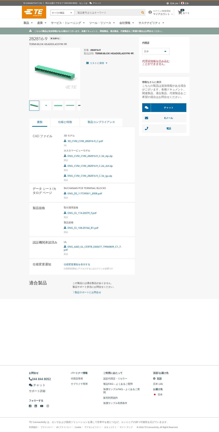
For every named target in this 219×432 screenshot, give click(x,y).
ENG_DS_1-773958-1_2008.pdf (85, 193)
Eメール (168, 118)
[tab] (39, 122)
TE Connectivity (34, 12)
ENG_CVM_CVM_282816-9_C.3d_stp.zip (90, 156)
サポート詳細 (37, 391)
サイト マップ (126, 427)
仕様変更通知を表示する (77, 264)
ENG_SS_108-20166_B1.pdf (83, 227)
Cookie (78, 427)
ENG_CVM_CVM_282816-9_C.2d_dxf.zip (90, 165)
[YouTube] (43, 406)
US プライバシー (64, 427)
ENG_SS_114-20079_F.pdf (82, 213)
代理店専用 (77, 378)
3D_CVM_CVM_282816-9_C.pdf (85, 141)
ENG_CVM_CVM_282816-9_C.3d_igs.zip (90, 175)
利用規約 (33, 427)
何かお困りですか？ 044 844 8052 (61, 3)
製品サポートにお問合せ (88, 292)
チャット (168, 107)
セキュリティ (110, 427)
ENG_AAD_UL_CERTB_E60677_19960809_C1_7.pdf (92, 248)
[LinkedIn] (37, 406)
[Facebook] (32, 406)
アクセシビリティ (93, 427)
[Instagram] (49, 406)
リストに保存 (97, 63)
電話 (168, 128)
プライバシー (47, 427)
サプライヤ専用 (79, 383)
